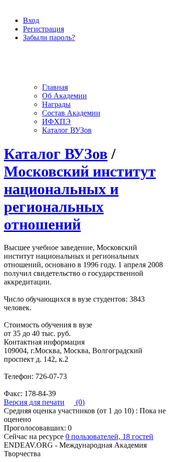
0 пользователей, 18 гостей (109, 436)
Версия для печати (34, 402)
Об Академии (64, 96)
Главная (55, 87)
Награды (56, 104)
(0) (79, 402)
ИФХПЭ (56, 121)
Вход (31, 20)
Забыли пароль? (49, 37)
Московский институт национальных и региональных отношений (80, 198)
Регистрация (43, 29)
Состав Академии (71, 113)
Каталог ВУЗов (67, 130)
